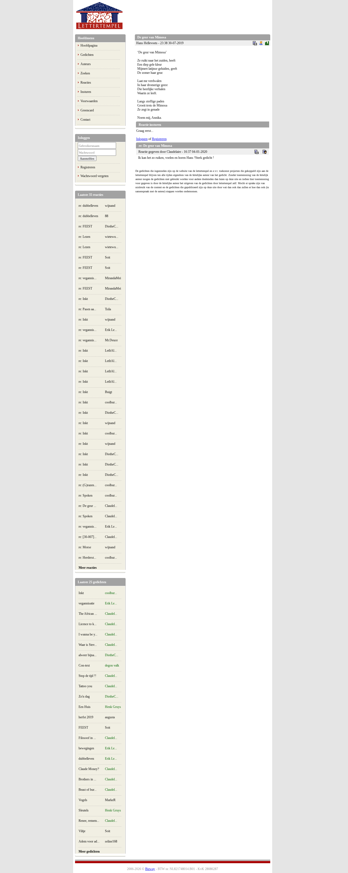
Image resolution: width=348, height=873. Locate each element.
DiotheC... (111, 226)
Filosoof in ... (87, 738)
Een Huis (85, 707)
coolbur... (111, 402)
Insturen (85, 92)
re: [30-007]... (88, 537)
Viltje (82, 831)
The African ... (88, 614)
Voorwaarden (89, 101)
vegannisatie (86, 603)
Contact (85, 119)
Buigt (108, 392)
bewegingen (86, 748)
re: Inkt (83, 299)
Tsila (108, 309)
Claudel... (111, 506)
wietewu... (111, 237)
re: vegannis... (88, 278)
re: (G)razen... (88, 485)
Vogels (83, 800)
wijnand (110, 206)
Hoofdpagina (88, 45)
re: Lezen (84, 237)
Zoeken (85, 73)
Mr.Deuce (111, 340)
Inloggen (142, 139)
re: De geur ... (87, 506)
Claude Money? (89, 769)
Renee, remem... (89, 821)
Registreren (87, 167)
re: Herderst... (87, 557)
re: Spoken (85, 495)
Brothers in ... (87, 779)
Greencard (87, 110)
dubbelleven (86, 759)
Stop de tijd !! (87, 676)
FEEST (83, 727)
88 (106, 216)
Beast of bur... (88, 790)
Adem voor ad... (89, 841)
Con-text (84, 665)
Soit (107, 257)
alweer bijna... (88, 655)
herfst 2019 (86, 717)
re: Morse (85, 547)
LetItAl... (111, 350)
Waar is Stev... (88, 645)
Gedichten (87, 55)
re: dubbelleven (88, 206)
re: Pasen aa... (87, 309)
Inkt (81, 593)
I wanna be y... (88, 634)
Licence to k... (88, 624)
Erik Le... (111, 330)
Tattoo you (85, 686)
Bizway (150, 869)
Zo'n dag (84, 696)
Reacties (85, 82)
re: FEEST (85, 226)
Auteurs (85, 64)
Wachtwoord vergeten (94, 176)
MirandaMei (113, 278)
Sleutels (84, 810)
